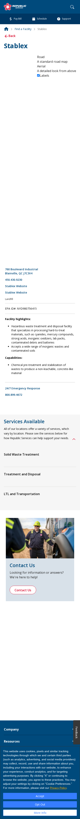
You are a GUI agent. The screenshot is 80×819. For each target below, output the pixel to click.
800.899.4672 (13, 395)
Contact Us (23, 590)
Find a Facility (23, 29)
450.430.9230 (13, 280)
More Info (40, 813)
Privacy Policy (58, 787)
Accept (40, 796)
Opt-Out (40, 804)
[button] (73, 439)
